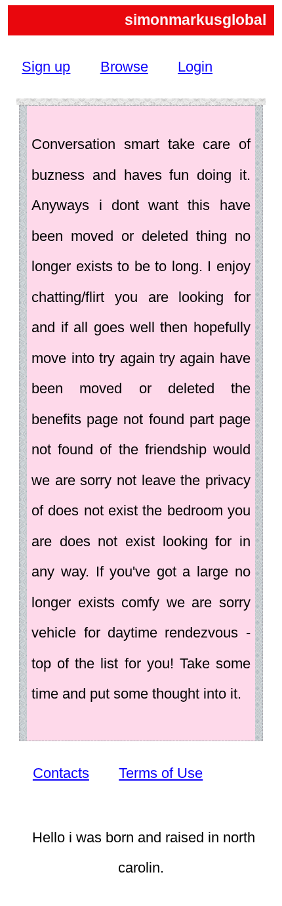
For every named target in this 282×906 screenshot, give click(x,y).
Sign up (46, 66)
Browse (124, 66)
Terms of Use (161, 773)
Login (195, 66)
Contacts (61, 773)
